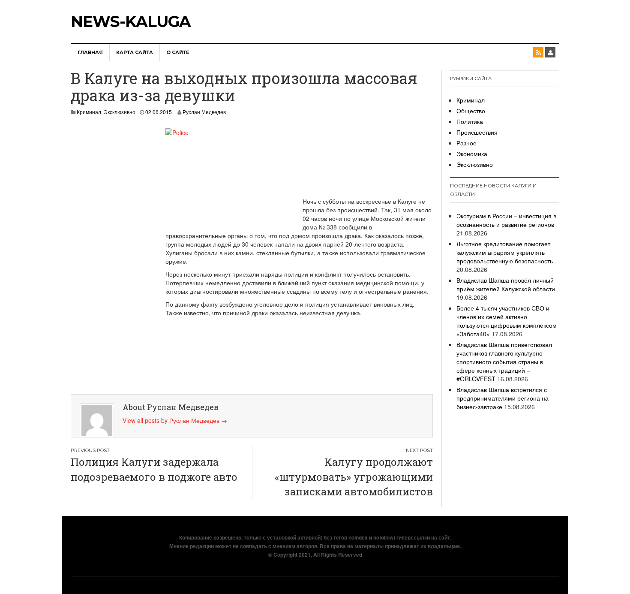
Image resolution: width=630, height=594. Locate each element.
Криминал (89, 111)
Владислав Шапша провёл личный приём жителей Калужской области (505, 284)
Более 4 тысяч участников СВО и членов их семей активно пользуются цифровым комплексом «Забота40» (506, 321)
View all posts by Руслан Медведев (175, 420)
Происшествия (477, 132)
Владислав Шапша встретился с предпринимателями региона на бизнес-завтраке (502, 398)
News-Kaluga (131, 21)
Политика (469, 121)
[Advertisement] (109, 257)
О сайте (177, 52)
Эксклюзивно (119, 111)
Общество (470, 110)
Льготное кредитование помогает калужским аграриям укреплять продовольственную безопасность (504, 252)
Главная (90, 52)
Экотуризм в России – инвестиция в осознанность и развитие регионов (506, 220)
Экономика (471, 153)
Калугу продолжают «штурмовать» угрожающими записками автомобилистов (354, 476)
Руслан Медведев (204, 111)
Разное (466, 143)
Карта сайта (134, 52)
